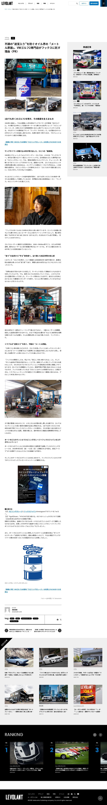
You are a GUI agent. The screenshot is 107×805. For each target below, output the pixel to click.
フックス (36, 618)
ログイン (84, 3)
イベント (52, 3)
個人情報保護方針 (46, 797)
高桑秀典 (14, 610)
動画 (38, 3)
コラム (9, 9)
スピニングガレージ (15, 511)
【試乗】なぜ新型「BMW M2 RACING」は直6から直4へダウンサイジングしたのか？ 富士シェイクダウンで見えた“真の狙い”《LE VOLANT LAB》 (45, 632)
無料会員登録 (94, 3)
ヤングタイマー (14, 621)
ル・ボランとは (32, 797)
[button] (100, 735)
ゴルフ (17, 618)
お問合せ (57, 797)
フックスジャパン (30, 511)
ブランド (30, 3)
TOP (6, 9)
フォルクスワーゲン (26, 618)
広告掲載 (66, 797)
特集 (44, 3)
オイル (12, 618)
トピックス (21, 3)
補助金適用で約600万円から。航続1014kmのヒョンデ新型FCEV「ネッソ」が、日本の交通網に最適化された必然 (20, 631)
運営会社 (75, 797)
